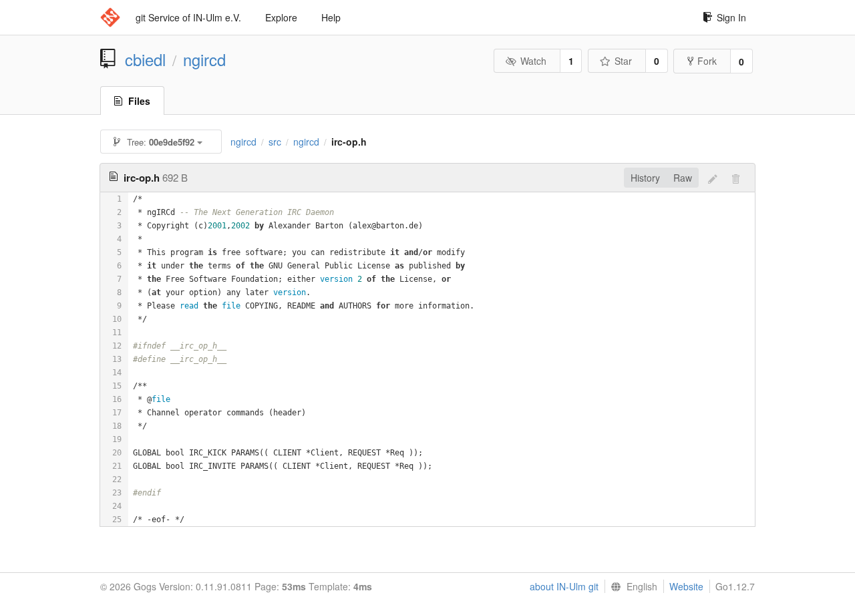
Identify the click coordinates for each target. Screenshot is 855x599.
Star (623, 60)
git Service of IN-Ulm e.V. (188, 17)
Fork (707, 60)
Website (686, 586)
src (275, 141)
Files (139, 101)
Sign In (731, 17)
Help (331, 17)
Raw (682, 177)
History (645, 177)
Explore (281, 17)
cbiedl (145, 59)
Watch (533, 60)
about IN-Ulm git (564, 586)
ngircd (204, 59)
